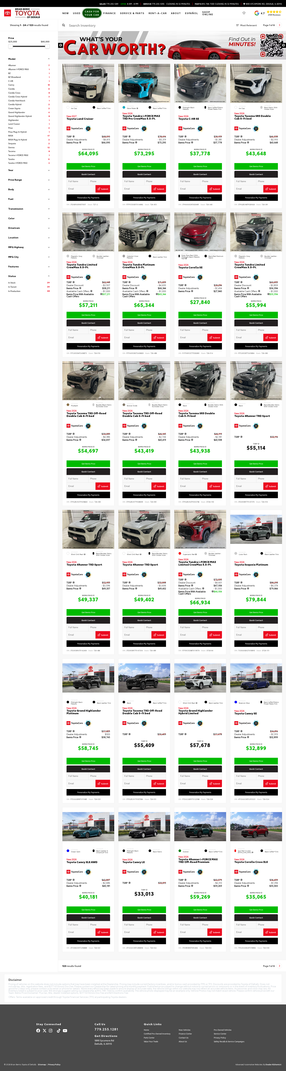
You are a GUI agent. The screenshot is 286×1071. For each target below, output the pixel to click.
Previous (60, 45)
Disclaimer (275, 37)
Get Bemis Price (88, 166)
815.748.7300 (204, 4)
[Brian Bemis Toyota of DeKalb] (27, 13)
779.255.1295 (153, 4)
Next (283, 45)
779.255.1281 (108, 4)
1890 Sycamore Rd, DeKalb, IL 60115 (263, 4)
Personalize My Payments (88, 197)
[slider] (10, 46)
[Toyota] (7, 13)
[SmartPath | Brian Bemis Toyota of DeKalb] (172, 45)
